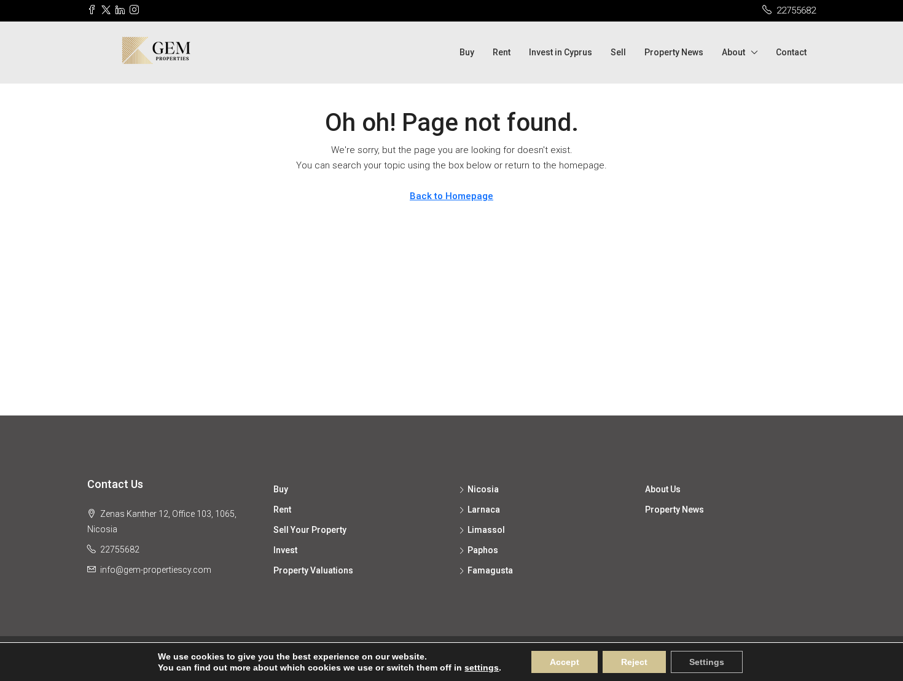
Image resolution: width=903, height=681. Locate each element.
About (733, 52)
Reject (634, 662)
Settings (706, 662)
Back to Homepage (451, 196)
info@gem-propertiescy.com (155, 570)
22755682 (119, 549)
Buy (466, 52)
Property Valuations (313, 570)
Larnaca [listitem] (483, 509)
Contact (791, 52)
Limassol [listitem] (486, 530)
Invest (285, 550)
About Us (663, 489)
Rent (501, 52)
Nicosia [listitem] (483, 489)
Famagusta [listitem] (490, 570)
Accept (564, 662)
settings (481, 667)
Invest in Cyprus (560, 52)
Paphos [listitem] (482, 550)
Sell (618, 52)
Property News (673, 52)
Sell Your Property (309, 530)
